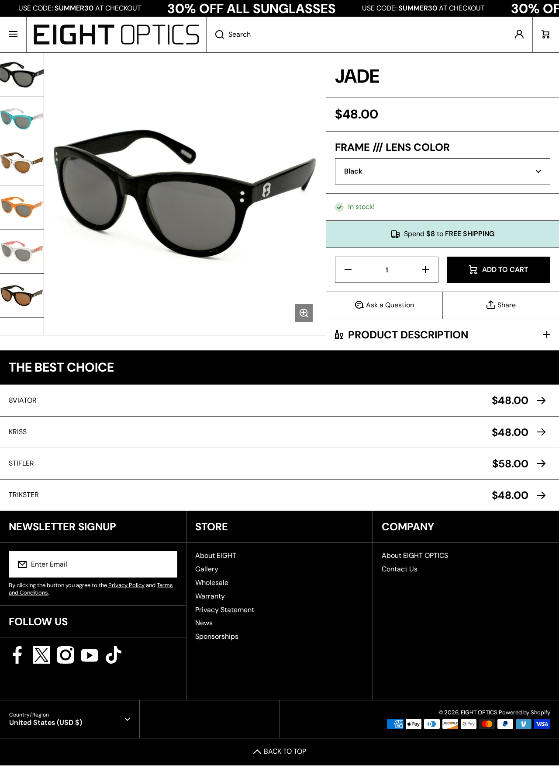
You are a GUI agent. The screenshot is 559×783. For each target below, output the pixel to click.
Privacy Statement (224, 609)
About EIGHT (215, 555)
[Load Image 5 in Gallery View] (22, 251)
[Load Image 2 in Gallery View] (22, 119)
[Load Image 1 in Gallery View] (22, 75)
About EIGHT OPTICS (415, 555)
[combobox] (356, 34)
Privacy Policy (126, 585)
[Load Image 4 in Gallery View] (22, 207)
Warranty (210, 596)
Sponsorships (216, 636)
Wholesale (211, 582)
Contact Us (400, 569)
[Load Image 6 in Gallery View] (22, 295)
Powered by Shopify (524, 712)
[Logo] (116, 34)
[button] (546, 34)
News (204, 622)
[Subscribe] (165, 564)
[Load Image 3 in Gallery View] (22, 163)
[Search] (215, 34)
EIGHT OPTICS (479, 712)
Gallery (206, 569)
